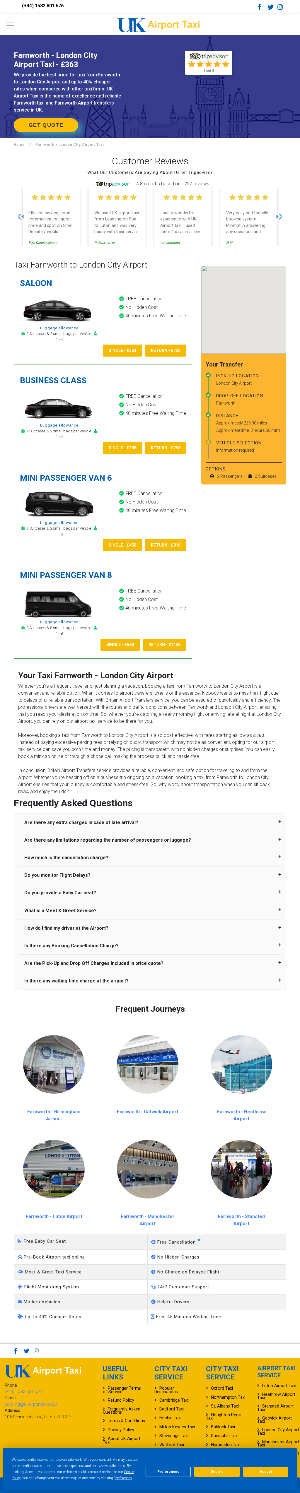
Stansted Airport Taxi (275, 1408)
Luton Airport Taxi (279, 1385)
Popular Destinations (166, 1390)
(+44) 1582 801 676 (43, 5)
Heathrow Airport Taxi (276, 1396)
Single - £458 (122, 545)
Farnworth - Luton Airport (54, 1216)
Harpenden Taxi (226, 1444)
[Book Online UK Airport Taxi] (158, 24)
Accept (266, 1472)
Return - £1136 (164, 644)
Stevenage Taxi (173, 1435)
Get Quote (46, 125)
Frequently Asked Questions (121, 1411)
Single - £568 (120, 644)
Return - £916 (165, 545)
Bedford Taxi (171, 1409)
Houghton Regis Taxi (223, 1416)
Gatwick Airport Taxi (274, 1420)
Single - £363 (122, 350)
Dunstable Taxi (224, 1435)
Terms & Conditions (126, 1420)
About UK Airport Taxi (121, 1440)
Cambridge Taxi (174, 1400)
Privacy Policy (121, 1429)
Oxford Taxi (222, 1388)
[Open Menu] (10, 27)
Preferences (123, 1478)
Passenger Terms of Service (122, 1390)
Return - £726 (165, 350)
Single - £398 (122, 448)
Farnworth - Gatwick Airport (147, 1111)
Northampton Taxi (228, 1397)
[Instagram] (281, 7)
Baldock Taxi (223, 1426)
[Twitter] (271, 7)
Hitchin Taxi (170, 1417)
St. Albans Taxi (225, 1406)
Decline (217, 1472)
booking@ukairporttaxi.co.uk (31, 1404)
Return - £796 (165, 448)
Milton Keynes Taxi (177, 1426)
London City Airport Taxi (278, 1431)
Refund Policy (121, 1400)
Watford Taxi (171, 1444)
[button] (21, 216)
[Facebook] (262, 7)
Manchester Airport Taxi (278, 1443)
